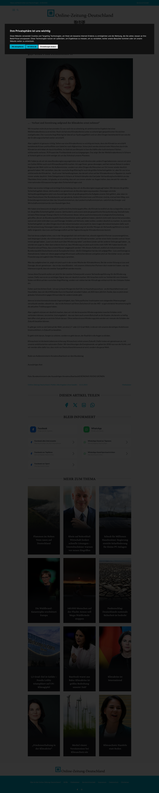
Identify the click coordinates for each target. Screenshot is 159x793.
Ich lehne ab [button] (31, 47)
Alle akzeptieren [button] (18, 47)
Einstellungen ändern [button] (48, 47)
